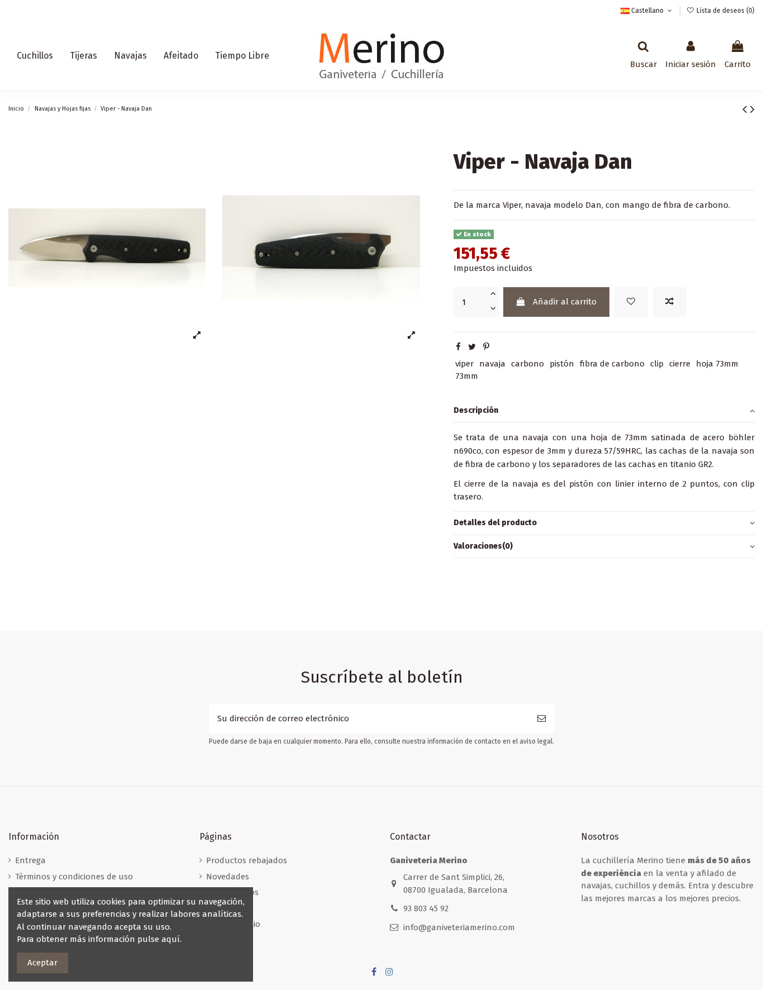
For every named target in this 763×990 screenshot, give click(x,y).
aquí (170, 939)
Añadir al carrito (565, 302)
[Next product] (752, 109)
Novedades (227, 877)
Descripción (476, 410)
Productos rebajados (246, 860)
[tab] (604, 411)
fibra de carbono (612, 364)
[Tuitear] (472, 347)
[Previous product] (746, 109)
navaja (492, 364)
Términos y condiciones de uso (74, 877)
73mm (466, 376)
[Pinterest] (486, 347)
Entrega (30, 860)
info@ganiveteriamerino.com (459, 927)
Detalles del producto (495, 522)
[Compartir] (458, 347)
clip (657, 364)
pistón (562, 364)
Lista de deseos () (725, 11)
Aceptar (42, 963)
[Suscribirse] (541, 719)
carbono (527, 364)
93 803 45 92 (426, 908)
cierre (679, 364)
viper (464, 364)
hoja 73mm (717, 364)
